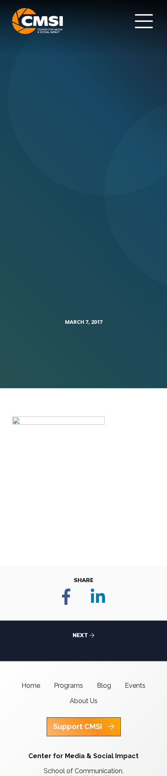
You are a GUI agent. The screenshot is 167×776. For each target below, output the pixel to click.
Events (135, 685)
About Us (84, 701)
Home (30, 685)
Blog (104, 685)
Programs (68, 685)
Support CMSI (78, 726)
